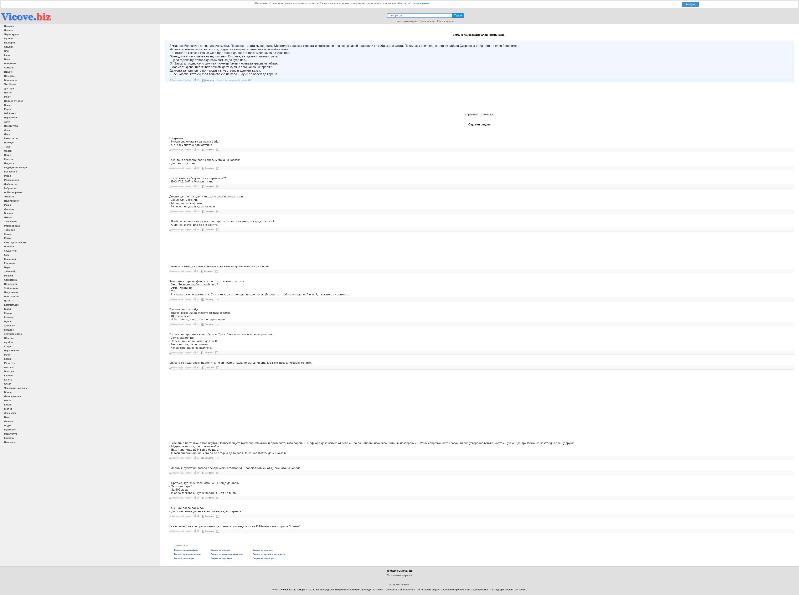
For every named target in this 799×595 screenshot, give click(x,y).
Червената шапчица (15, 388)
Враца (7, 105)
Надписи (9, 163)
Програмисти (11, 296)
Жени (7, 55)
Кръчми (8, 317)
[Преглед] (217, 150)
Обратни (9, 338)
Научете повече (421, 3)
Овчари (8, 421)
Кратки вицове (445, 21)
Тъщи (7, 146)
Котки (7, 359)
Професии (10, 63)
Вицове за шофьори (263, 558)
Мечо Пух (9, 363)
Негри (7, 155)
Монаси (8, 275)
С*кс (6, 51)
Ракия (7, 205)
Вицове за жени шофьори (187, 554)
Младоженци (11, 180)
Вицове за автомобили (186, 550)
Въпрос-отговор (13, 101)
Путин (7, 321)
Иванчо (8, 72)
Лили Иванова (12, 396)
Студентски (10, 250)
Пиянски (9, 26)
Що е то (8, 159)
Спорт (7, 384)
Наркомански (12, 350)
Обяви (8, 151)
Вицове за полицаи (184, 558)
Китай (7, 404)
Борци (8, 392)
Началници (10, 284)
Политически (11, 201)
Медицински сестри (15, 167)
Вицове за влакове (220, 550)
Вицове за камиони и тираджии (227, 554)
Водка (7, 425)
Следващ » (487, 114)
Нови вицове (427, 21)
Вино (7, 417)
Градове (9, 329)
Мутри (7, 354)
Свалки (8, 47)
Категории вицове (407, 21)
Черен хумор (11, 34)
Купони (8, 375)
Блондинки (10, 80)
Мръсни (8, 38)
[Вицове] (26, 21)
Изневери (9, 76)
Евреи (7, 109)
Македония (10, 171)
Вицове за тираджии (221, 558)
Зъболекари (11, 288)
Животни (9, 196)
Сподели (209, 80)
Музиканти (10, 429)
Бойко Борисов (13, 192)
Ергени (8, 313)
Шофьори (10, 259)
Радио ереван (12, 225)
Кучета (8, 379)
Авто (7, 121)
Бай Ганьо (10, 113)
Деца (7, 130)
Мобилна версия (399, 575)
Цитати (405, 585)
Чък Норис (10, 84)
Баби (7, 59)
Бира (7, 267)
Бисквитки (394, 585)
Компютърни (11, 305)
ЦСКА (7, 300)
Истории (9, 246)
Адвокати (9, 325)
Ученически (10, 221)
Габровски (10, 188)
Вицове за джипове (263, 550)
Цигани (8, 92)
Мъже (7, 96)
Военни (8, 213)
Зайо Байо (10, 271)
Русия (7, 176)
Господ (8, 409)
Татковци (9, 230)
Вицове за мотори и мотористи (269, 554)
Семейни (9, 67)
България (9, 42)
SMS (6, 255)
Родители (9, 263)
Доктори (9, 88)
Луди (7, 134)
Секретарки (10, 280)
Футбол (8, 342)
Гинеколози (11, 138)
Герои (7, 309)
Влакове (9, 371)
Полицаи (9, 142)
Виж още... (10, 442)
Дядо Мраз (10, 413)
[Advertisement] (479, 97)
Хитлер (8, 234)
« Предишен (471, 114)
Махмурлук (10, 434)
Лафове (8, 30)
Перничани (10, 117)
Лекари (8, 217)
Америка (9, 367)
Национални (11, 292)
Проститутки (11, 126)
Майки (7, 238)
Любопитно (10, 184)
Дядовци (9, 209)
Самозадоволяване (15, 242)
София (8, 346)
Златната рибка (13, 334)
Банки (7, 400)
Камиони (9, 438)
